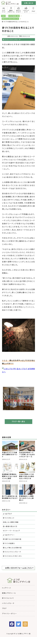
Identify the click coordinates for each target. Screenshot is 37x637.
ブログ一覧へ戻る (18, 421)
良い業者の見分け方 (10, 526)
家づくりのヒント (8, 518)
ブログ (4, 608)
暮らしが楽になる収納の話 (12, 548)
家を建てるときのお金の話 (12, 539)
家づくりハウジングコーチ (10, 19)
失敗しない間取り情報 (10, 522)
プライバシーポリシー (9, 613)
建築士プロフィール (11, 11)
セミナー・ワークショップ (11, 531)
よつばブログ (7, 514)
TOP (3, 16)
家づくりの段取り (9, 543)
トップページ (3, 11)
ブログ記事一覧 (14, 16)
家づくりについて (18, 11)
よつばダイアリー (9, 535)
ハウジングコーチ (26, 11)
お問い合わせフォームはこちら (18, 567)
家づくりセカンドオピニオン (12, 556)
